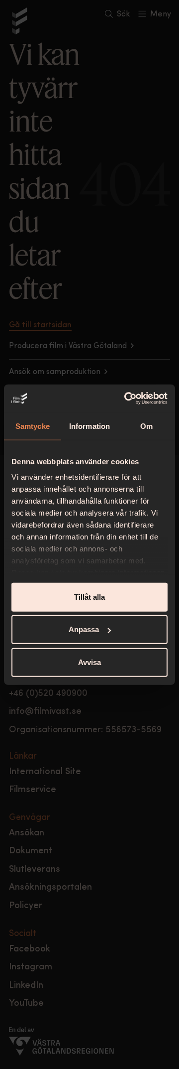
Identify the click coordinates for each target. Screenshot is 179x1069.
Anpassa (84, 629)
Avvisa (89, 662)
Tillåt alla (89, 596)
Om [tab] (146, 425)
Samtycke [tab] (32, 425)
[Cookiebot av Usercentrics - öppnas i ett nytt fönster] (126, 398)
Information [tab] (89, 425)
